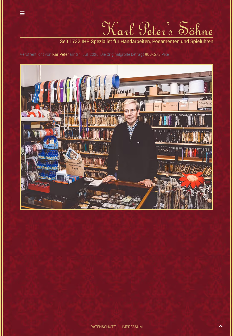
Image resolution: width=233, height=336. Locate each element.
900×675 (153, 54)
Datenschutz (103, 327)
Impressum (132, 327)
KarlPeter (60, 54)
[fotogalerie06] (116, 136)
